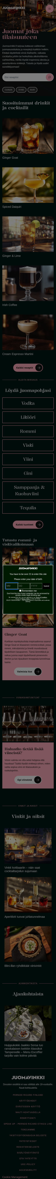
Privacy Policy (26, 599)
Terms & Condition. (41, 597)
